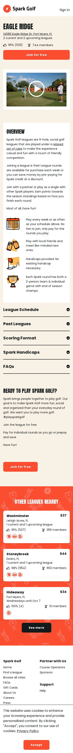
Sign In (65, 10)
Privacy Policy (28, 731)
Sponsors (46, 672)
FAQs (6, 682)
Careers (8, 698)
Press (7, 703)
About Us (9, 693)
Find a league (12, 672)
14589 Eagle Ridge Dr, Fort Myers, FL (27, 34)
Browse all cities (14, 677)
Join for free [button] (36, 55)
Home (7, 667)
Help (43, 691)
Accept (36, 745)
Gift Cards (10, 688)
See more (36, 628)
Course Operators (52, 667)
